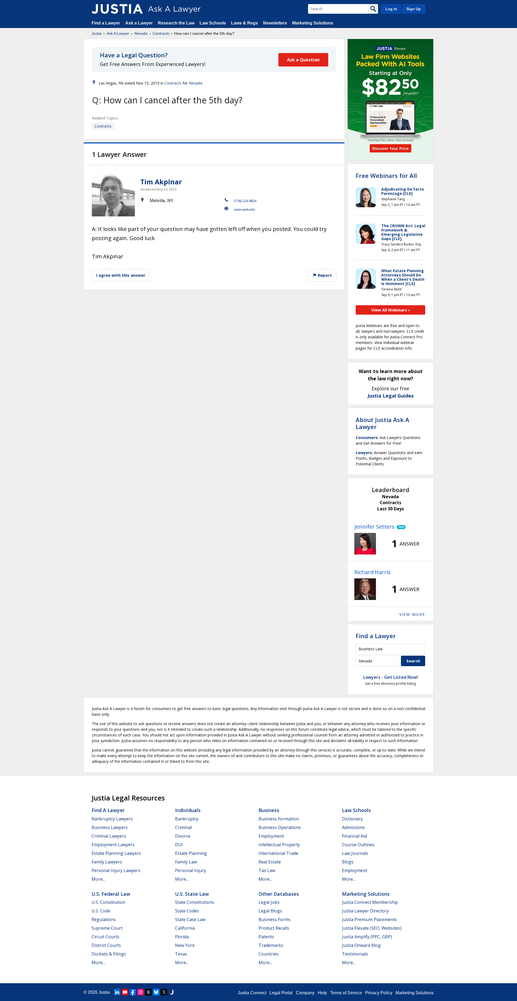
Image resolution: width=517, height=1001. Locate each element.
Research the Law (176, 23)
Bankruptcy (186, 819)
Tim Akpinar (161, 181)
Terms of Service (346, 993)
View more (412, 614)
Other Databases (278, 894)
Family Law (186, 862)
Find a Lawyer (106, 23)
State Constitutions (194, 902)
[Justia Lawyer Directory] (172, 992)
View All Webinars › (390, 309)
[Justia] (117, 9)
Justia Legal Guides (391, 395)
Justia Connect (252, 993)
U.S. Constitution (108, 902)
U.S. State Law (192, 894)
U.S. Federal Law (111, 894)
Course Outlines (358, 845)
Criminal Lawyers (109, 836)
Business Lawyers (110, 827)
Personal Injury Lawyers (116, 870)
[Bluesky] (156, 992)
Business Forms (274, 919)
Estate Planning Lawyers (116, 853)
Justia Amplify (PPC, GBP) (367, 937)
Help (322, 993)
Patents (266, 937)
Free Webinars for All (386, 175)
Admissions (353, 827)
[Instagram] (140, 992)
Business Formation (278, 819)
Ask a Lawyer (139, 23)
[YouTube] (125, 992)
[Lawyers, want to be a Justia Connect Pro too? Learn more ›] (400, 527)
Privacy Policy (378, 993)
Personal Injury (190, 870)
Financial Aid (354, 836)
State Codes (187, 911)
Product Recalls (273, 928)
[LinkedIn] (117, 992)
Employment (271, 836)
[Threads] (148, 992)
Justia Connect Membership (370, 902)
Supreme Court (107, 928)
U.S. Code (101, 911)
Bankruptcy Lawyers (112, 819)
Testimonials (355, 954)
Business (268, 810)
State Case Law (190, 919)
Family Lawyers (107, 862)
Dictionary (352, 819)
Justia (97, 33)
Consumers (367, 437)
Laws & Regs (244, 23)
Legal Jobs (269, 902)
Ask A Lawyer (118, 33)
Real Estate (269, 862)
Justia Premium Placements (369, 919)
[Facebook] (133, 992)
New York (185, 945)
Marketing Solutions (312, 23)
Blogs (348, 862)
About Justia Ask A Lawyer (382, 423)
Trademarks (270, 945)
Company (305, 993)
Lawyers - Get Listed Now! (390, 677)
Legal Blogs (270, 911)
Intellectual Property (279, 845)
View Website (244, 209)
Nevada (141, 33)
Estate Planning (191, 853)
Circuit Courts (105, 937)
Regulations (104, 919)
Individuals (188, 810)
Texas (181, 954)
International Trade (278, 853)
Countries (268, 954)
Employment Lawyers (113, 845)
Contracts (161, 33)
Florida (182, 937)
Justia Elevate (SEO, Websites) (371, 928)
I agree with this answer (120, 275)
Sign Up (413, 9)
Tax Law (266, 870)
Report (324, 275)
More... (98, 879)
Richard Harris (372, 572)
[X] (164, 992)
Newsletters (275, 23)
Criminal (183, 827)
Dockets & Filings (109, 954)
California (185, 928)
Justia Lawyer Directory (365, 911)
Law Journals (355, 853)
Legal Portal (281, 993)
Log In (391, 9)
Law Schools (213, 23)
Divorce (182, 836)
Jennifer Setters (374, 526)
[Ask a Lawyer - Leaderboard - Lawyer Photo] (365, 543)
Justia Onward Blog (361, 945)
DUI (179, 845)
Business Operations (279, 827)
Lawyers (364, 452)
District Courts (106, 945)
